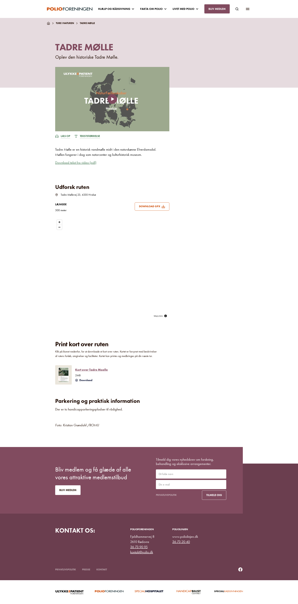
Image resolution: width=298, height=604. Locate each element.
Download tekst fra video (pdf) (75, 162)
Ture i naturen (65, 23)
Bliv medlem (217, 9)
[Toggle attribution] (165, 316)
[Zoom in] (59, 222)
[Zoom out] (59, 227)
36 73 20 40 (181, 541)
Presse (86, 569)
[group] (69, 592)
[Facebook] (240, 569)
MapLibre (158, 315)
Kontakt (101, 569)
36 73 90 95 (139, 547)
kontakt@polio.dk (141, 552)
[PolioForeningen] (72, 9)
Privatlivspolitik (166, 495)
